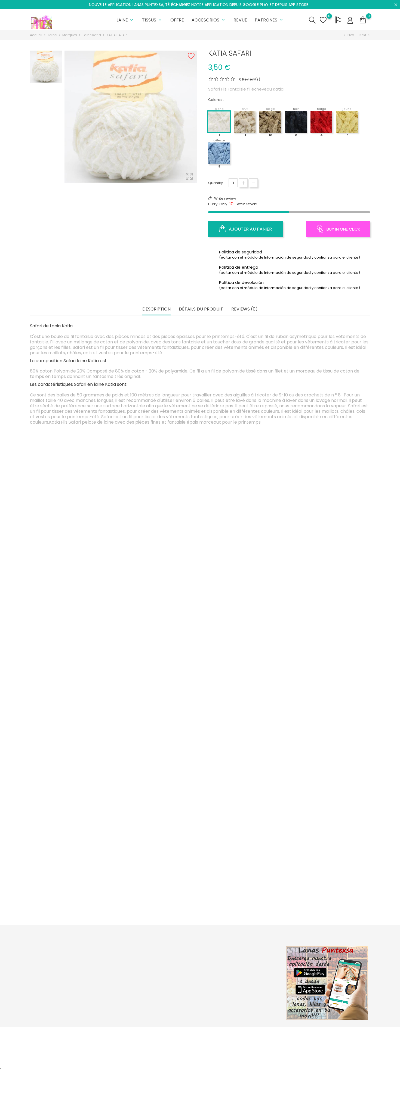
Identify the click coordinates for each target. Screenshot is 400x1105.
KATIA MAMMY (325, 769)
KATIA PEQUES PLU (158, 769)
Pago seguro (185, 984)
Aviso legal (183, 967)
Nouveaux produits (133, 967)
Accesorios (209, 20)
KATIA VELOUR (242, 653)
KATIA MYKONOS (158, 885)
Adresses (240, 984)
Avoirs (237, 976)
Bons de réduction (248, 993)
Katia (74, 536)
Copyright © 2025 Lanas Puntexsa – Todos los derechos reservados (90, 1034)
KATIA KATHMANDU (325, 900)
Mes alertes (242, 1001)
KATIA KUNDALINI (158, 653)
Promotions (126, 959)
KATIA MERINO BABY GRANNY (74, 653)
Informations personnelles (255, 959)
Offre (177, 20)
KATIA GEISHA (74, 784)
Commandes (243, 967)
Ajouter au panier (250, 229)
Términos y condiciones (195, 976)
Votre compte (249, 948)
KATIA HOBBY (241, 769)
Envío (178, 959)
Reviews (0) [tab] (244, 309)
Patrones (269, 20)
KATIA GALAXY (242, 551)
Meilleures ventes (131, 976)
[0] (363, 20)
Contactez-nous (188, 993)
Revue (240, 20)
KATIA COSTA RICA (74, 551)
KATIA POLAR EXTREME (325, 536)
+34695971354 (49, 997)
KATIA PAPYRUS (74, 900)
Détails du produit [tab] (201, 309)
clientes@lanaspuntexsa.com (62, 1005)
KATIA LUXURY (158, 551)
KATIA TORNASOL (241, 900)
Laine (125, 20)
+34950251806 (49, 988)
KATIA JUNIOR (325, 668)
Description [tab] (156, 309)
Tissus (152, 20)
